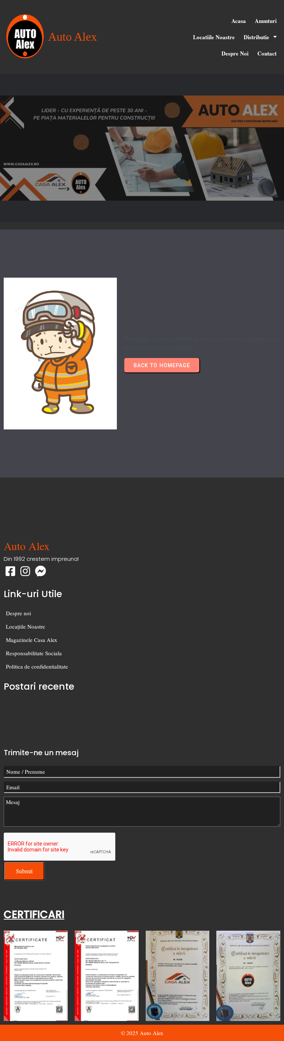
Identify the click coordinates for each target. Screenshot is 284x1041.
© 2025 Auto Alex (142, 1033)
